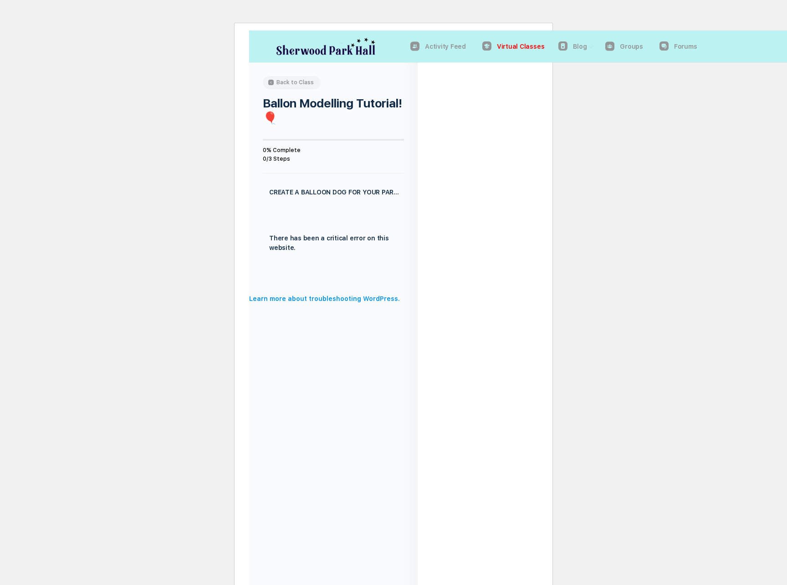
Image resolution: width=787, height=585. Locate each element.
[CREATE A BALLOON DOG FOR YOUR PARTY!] (333, 287)
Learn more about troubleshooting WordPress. (324, 298)
